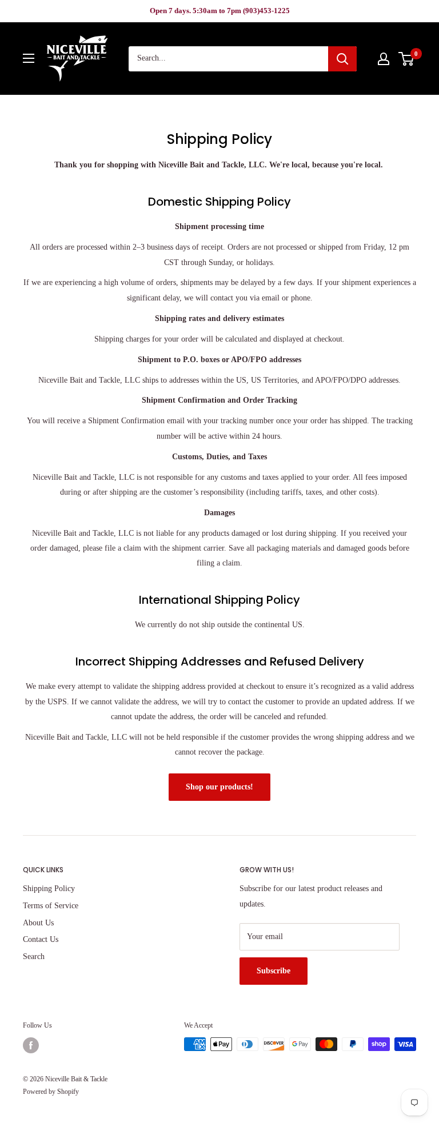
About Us (38, 923)
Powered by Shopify (51, 1092)
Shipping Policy (49, 888)
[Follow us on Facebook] (31, 1045)
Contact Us (40, 939)
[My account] (383, 59)
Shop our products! (219, 787)
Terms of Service (50, 905)
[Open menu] (28, 58)
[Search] (342, 58)
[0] (407, 59)
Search (34, 956)
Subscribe (273, 970)
